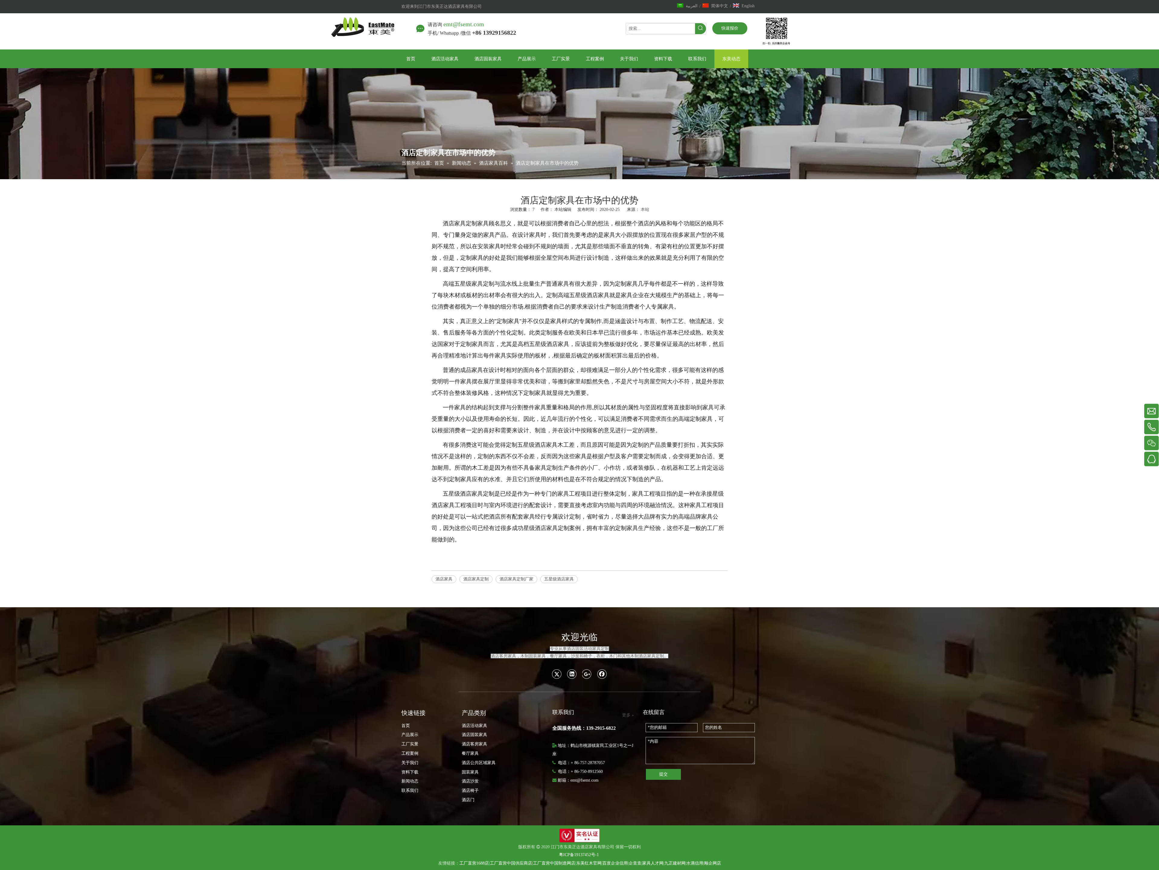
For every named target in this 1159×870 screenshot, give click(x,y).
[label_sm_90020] (579, 835)
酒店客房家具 (474, 744)
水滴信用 (694, 863)
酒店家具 (444, 579)
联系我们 (409, 790)
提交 (663, 774)
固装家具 (470, 772)
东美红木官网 (589, 863)
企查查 (635, 863)
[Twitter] (557, 674)
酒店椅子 (470, 790)
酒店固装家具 (474, 734)
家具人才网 (652, 863)
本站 (645, 209)
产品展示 (409, 734)
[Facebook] (602, 674)
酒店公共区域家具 (479, 762)
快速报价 (729, 28)
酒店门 (468, 800)
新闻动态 (409, 781)
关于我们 (409, 762)
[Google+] (587, 674)
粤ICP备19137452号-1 (579, 855)
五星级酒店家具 (559, 579)
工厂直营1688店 (474, 863)
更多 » (628, 715)
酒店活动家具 (474, 725)
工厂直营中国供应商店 (511, 863)
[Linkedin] (572, 674)
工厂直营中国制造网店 (554, 863)
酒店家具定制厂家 (516, 579)
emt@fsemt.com (463, 24)
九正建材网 (674, 863)
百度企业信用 (615, 863)
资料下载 (409, 772)
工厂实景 (409, 744)
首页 (405, 725)
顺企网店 (712, 863)
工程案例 (409, 753)
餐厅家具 (470, 753)
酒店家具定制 (476, 579)
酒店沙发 (470, 781)
